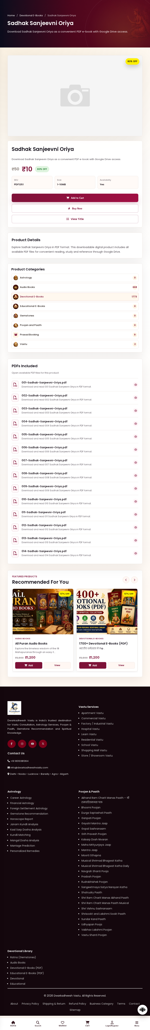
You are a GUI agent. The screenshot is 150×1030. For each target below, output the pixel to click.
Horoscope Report (21, 819)
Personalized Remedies (25, 851)
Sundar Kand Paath (93, 919)
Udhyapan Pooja (91, 924)
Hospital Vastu (90, 729)
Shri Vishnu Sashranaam (96, 908)
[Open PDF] (135, 384)
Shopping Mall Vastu (94, 750)
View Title (77, 219)
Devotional (17, 978)
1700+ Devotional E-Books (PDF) (103, 643)
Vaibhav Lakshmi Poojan (96, 930)
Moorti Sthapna (91, 855)
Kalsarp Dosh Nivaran (94, 839)
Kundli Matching (20, 835)
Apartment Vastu (92, 713)
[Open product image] (75, 95)
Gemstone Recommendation (29, 814)
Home (11, 15)
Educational (17, 984)
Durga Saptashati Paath (96, 813)
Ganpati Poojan (91, 818)
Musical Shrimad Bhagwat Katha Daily (105, 866)
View (57, 665)
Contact (134, 1004)
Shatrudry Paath (91, 892)
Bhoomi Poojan (90, 807)
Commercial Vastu (93, 718)
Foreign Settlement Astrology (29, 808)
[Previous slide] (126, 579)
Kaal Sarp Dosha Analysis (26, 829)
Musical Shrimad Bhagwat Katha (101, 860)
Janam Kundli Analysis (24, 824)
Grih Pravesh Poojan (94, 834)
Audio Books (17, 962)
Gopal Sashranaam (93, 829)
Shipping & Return (54, 1004)
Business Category (101, 1004)
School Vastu (89, 745)
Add (30, 665)
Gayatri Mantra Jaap (94, 823)
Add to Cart (77, 198)
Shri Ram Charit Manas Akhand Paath (105, 898)
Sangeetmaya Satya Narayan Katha (104, 887)
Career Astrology (21, 798)
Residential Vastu (92, 740)
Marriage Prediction (22, 845)
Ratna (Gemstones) (23, 957)
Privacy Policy (30, 1004)
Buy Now (77, 208)
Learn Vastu (88, 734)
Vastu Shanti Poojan (94, 935)
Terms (121, 1004)
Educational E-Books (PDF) (27, 973)
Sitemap (75, 1010)
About (14, 1004)
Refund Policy (77, 1004)
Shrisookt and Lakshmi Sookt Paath (103, 914)
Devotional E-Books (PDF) (26, 968)
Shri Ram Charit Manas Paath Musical (105, 903)
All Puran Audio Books (31, 643)
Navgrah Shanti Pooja (94, 871)
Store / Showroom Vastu (97, 755)
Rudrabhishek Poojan (94, 882)
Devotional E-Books (31, 15)
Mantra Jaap (89, 850)
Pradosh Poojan (91, 876)
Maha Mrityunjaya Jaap (96, 845)
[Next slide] (134, 579)
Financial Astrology (22, 803)
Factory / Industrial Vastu (97, 723)
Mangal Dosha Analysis (24, 840)
